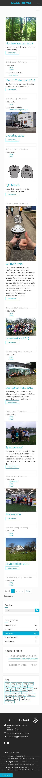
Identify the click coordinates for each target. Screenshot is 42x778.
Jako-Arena (13, 514)
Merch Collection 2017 (20, 80)
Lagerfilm (21, 695)
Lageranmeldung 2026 (23, 655)
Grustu (25, 693)
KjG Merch (13, 185)
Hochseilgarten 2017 (19, 43)
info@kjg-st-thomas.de (20, 733)
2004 (19, 684)
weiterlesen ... (12, 53)
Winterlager (9, 702)
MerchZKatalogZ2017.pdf (18, 110)
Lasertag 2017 (15, 135)
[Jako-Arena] (21, 500)
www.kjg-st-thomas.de (19, 737)
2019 (7, 691)
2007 (31, 684)
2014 (11, 417)
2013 (11, 583)
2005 (25, 684)
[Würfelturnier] (21, 233)
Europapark (16, 693)
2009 (13, 686)
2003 (13, 684)
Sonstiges (23, 62)
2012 (30, 686)
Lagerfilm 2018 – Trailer (23, 664)
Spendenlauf (14, 447)
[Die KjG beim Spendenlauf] (21, 433)
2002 (7, 684)
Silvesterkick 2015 (17, 338)
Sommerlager (19, 697)
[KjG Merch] (21, 171)
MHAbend (31, 695)
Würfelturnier (14, 264)
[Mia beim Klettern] (21, 29)
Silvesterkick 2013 (17, 563)
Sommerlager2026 (12, 700)
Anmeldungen (27, 691)
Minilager (8, 697)
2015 (11, 357)
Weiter (28, 591)
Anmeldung (13, 75)
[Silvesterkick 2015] (21, 326)
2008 (7, 686)
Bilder (11, 70)
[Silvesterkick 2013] (21, 549)
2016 (24, 688)
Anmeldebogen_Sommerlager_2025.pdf (23, 659)
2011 (25, 686)
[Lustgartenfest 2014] (21, 373)
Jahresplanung (10, 695)
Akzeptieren (6, 775)
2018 (35, 688)
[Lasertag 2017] (21, 122)
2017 (11, 67)
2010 (19, 686)
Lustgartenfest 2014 (19, 387)
